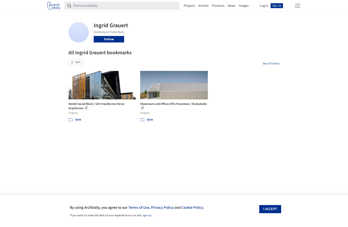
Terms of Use (138, 207)
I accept (270, 209)
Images (244, 5)
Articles (203, 5)
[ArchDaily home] (53, 6)
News (231, 5)
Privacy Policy (162, 207)
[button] (75, 62)
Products (218, 5)
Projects (189, 5)
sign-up (146, 215)
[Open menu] (297, 5)
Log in (264, 5)
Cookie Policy (192, 207)
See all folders (271, 63)
